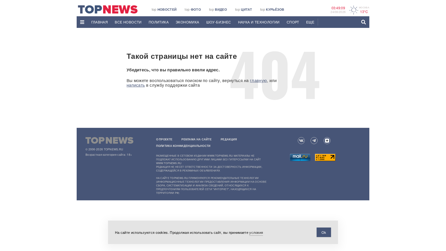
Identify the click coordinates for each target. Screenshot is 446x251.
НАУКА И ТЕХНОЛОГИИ (259, 22)
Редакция (229, 139)
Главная (99, 22)
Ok (323, 232)
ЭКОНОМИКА (187, 22)
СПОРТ (293, 22)
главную (258, 80)
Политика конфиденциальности (183, 146)
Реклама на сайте (196, 139)
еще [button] (310, 22)
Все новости (128, 22)
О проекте (164, 139)
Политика (159, 22)
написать (136, 85)
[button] (82, 22)
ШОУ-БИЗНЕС (218, 22)
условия (256, 232)
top (164, 9)
